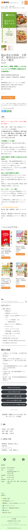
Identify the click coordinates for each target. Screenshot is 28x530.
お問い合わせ (7, 512)
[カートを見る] (22, 2)
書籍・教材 (12, 6)
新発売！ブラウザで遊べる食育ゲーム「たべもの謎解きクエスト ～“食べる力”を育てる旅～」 (14, 360)
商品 (7, 6)
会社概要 (14, 518)
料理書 (12, 108)
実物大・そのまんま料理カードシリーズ (14, 503)
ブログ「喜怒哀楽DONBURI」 (12, 508)
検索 (2, 299)
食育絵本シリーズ (9, 501)
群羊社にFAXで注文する (14, 387)
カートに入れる (8, 98)
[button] (24, 14)
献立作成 (6, 108)
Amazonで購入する (13, 392)
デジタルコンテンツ (9, 505)
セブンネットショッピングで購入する (13, 404)
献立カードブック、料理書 (11, 105)
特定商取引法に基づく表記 (14, 521)
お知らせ (6, 510)
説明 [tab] (3, 117)
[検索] (26, 302)
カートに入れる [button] (6, 257)
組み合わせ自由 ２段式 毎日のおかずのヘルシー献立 (12, 7)
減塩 (9, 108)
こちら (21, 414)
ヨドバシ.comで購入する (13, 400)
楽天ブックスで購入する (13, 396)
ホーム (2, 6)
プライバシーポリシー (14, 523)
